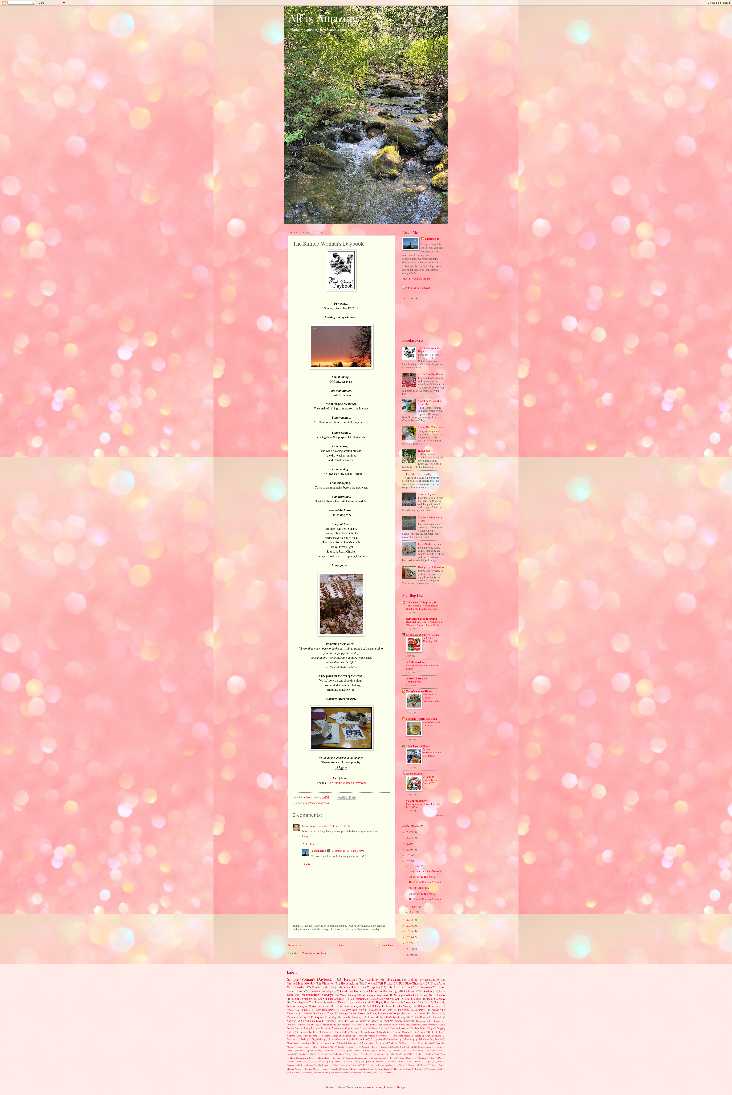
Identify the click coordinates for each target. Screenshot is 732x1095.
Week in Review (419, 1017)
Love (392, 1057)
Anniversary (303, 1046)
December (415, 866)
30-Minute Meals (401, 1035)
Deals (405, 1050)
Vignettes (328, 983)
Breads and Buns (388, 1046)
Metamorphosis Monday (375, 995)
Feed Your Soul (359, 1039)
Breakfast (420, 1020)
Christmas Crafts (437, 1020)
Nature (290, 1061)
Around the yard (361, 1002)
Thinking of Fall (414, 681)
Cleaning (326, 1031)
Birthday (436, 1013)
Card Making (373, 1006)
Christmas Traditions (308, 1031)
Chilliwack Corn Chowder (431, 723)
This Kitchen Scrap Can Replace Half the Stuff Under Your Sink (423, 607)
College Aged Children (373, 1050)
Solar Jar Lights (426, 494)
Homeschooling (393, 1039)
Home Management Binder (302, 1057)
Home (341, 945)
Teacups (358, 1024)
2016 (409, 919)
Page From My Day (310, 1042)
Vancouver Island (434, 1068)
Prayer (428, 1061)
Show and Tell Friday (378, 983)
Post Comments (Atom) (314, 953)
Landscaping (411, 1039)
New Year (301, 1061)
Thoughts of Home (402, 1068)
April (413, 912)
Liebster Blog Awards (431, 1039)
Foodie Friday (321, 987)
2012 (409, 943)
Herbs (356, 1031)
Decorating (432, 979)
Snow (423, 1065)
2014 (409, 931)
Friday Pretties (378, 1013)
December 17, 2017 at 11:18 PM (334, 826)
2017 (409, 861)
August (414, 906)
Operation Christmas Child (399, 1061)
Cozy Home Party (325, 1010)
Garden (427, 991)
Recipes (350, 979)
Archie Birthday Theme (430, 374)
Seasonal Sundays (322, 991)
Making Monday (406, 1057)
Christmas (423, 987)
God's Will (407, 1054)
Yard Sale (365, 1072)
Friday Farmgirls (361, 1054)
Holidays (409, 991)
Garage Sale (377, 1039)
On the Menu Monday (301, 983)
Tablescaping (393, 979)
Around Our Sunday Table (318, 1013)
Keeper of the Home (381, 1010)
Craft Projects (412, 998)
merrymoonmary (374, 1087)
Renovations (329, 1042)
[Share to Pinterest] (354, 798)
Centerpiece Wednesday (324, 1017)
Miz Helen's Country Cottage (422, 635)
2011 (409, 949)
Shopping (353, 1042)
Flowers (371, 1017)
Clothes (356, 1050)
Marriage (422, 1057)
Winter (391, 1042)
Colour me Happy (416, 801)
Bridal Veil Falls (406, 1046)
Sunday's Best (349, 1068)
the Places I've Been (382, 1072)
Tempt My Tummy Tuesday (396, 1021)
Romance (326, 1065)
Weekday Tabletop (410, 1024)
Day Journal (393, 1050)
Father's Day (326, 1054)
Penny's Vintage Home (419, 691)
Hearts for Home (351, 991)
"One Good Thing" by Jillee (422, 602)
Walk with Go (293, 1072)
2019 (409, 849)
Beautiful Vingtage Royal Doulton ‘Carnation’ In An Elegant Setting (424, 623)
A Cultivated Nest (416, 662)
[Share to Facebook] (350, 798)
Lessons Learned (378, 1057)
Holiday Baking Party (435, 1054)
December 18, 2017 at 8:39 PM (347, 850)
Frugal (396, 1013)
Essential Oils (303, 1054)
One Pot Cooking (352, 1061)
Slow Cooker (368, 1042)
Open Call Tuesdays (374, 1061)
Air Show (403, 1042)
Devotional (292, 1039)
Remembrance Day (309, 1065)
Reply (305, 836)
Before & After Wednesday (333, 1046)
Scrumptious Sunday (405, 995)
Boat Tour (353, 1046)
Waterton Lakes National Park (302, 1035)
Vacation (291, 1021)
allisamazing (311, 797)
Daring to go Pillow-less (431, 567)
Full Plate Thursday (411, 983)
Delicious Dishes (434, 1050)
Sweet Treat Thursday (298, 1010)
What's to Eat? (340, 1072)
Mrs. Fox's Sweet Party (392, 1017)
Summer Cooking (401, 1031)
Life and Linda (414, 773)
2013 (409, 937)
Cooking (372, 979)
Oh (312, 1061)
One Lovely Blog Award (329, 1061)
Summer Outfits (312, 1068)
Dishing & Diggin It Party (313, 1039)
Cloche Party (342, 1050)
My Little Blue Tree (419, 888)
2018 (409, 855)
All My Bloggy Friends (421, 1042)
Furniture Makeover (382, 1054)
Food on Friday (343, 1054)
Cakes (439, 1046)
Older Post (387, 945)
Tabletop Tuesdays (398, 987)
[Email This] (339, 798)
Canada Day (304, 1050)
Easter (293, 1024)
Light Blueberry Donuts (430, 544)
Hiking (419, 1054)
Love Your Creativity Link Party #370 (431, 780)
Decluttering (417, 1050)
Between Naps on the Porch (421, 619)
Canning (317, 1050)
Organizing (350, 1028)
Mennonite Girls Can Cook (421, 719)
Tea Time (419, 1031)
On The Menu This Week (422, 876)
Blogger (401, 1087)
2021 (409, 837)
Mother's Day (436, 1057)
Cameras (290, 1050)
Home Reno (323, 1057)
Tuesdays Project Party (421, 1028)
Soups (432, 1065)
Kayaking (337, 1057)
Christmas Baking (296, 1017)
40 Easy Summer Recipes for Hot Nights (423, 667)
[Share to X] (346, 798)
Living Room (310, 1028)
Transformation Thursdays (316, 995)
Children (329, 1050)
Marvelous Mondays (331, 1028)
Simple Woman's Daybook (315, 803)
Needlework (369, 1031)
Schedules (345, 1024)
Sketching (412, 1065)
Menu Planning (348, 995)
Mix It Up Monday (302, 998)
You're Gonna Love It (312, 1021)
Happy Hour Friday (386, 1002)
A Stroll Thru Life (416, 678)
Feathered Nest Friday (352, 1010)
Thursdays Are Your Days (306, 1002)
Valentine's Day (389, 1024)
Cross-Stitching (342, 1031)
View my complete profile (416, 278)
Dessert (437, 1017)
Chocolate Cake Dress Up (418, 474)
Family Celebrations (338, 1039)
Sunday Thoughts (331, 1068)
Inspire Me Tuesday (309, 1024)
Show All (440, 815)
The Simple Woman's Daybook (347, 782)
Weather (306, 1072)
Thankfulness (372, 1024)
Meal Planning (329, 1024)
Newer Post (296, 945)
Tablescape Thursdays (350, 987)
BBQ (315, 1046)
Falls (315, 1054)
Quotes (439, 1061)
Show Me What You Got (385, 998)
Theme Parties (383, 1068)
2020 (409, 843)
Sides (401, 1065)
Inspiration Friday (368, 1021)
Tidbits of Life (435, 1031)
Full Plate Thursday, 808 (430, 639)
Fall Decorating (358, 998)
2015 (409, 925)
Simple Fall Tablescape (430, 427)
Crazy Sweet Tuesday (433, 995)
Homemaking (349, 983)
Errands (290, 1054)
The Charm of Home (418, 746)
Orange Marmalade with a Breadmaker (432, 752)
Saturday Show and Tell (353, 1065)
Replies (310, 844)
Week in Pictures (321, 1006)
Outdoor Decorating (429, 1006)
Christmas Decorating (383, 991)
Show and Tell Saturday (331, 998)
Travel (381, 1042)
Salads (342, 1042)
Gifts (397, 1054)
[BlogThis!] (343, 798)
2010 (409, 954)
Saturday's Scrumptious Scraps (381, 1065)
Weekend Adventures (378, 1035)
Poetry (418, 1061)
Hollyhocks (424, 450)
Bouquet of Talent (369, 1046)
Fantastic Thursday (351, 1017)
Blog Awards (429, 1024)
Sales (336, 1065)
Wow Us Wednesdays (348, 1006)
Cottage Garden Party (351, 1013)
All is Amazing (323, 17)
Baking (413, 979)
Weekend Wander (336, 1002)
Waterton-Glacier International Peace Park (342, 1035)
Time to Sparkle (398, 1028)
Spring (376, 987)
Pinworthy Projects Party (411, 1010)
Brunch (438, 1035)
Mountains (292, 1042)
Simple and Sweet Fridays (373, 1028)
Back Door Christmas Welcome (425, 871)
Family (332, 1021)
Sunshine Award (366, 1068)
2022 (409, 832)
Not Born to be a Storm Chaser (430, 519)
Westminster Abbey (322, 1072)
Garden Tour (347, 1021)
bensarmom (308, 826)
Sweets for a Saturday (416, 1002)
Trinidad (418, 1068)
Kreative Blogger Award (356, 1057)
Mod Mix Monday (435, 998)
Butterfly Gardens (425, 1046)
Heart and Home (415, 1013)
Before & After (422, 1035)
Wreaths (354, 1072)
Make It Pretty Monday (399, 1006)
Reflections (291, 1065)
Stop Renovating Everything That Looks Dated (423, 805)
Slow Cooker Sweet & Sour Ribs (430, 402)
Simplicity (384, 1031)
